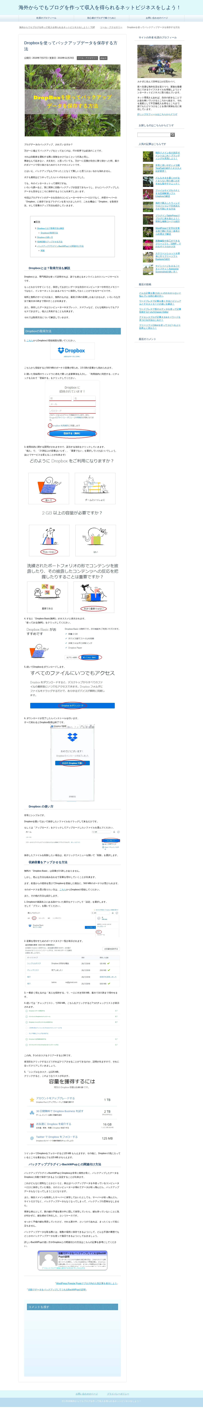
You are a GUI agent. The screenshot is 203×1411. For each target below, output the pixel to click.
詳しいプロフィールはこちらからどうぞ (157, 118)
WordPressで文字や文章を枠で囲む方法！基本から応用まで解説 (167, 235)
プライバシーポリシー (118, 1398)
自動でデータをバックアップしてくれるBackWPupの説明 (57, 1293)
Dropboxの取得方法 (49, 237)
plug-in (103, 62)
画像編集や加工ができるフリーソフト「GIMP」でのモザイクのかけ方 (168, 248)
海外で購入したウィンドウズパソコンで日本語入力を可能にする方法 (167, 210)
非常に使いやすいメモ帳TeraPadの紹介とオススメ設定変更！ (168, 172)
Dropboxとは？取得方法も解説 (50, 232)
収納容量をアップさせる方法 (49, 246)
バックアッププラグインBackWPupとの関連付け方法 (60, 250)
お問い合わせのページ (157, 18)
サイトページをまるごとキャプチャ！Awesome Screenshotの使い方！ (167, 273)
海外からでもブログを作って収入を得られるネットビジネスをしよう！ (100, 7)
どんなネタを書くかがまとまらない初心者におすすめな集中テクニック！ (167, 185)
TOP (59, 27)
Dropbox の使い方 (45, 241)
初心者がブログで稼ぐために (101, 18)
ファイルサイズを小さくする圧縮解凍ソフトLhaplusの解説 (167, 197)
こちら (30, 344)
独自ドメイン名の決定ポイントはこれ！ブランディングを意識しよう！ (167, 159)
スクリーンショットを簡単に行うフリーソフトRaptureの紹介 (167, 260)
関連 (43, 254)
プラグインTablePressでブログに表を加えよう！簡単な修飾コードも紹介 (167, 222)
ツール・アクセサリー (87, 62)
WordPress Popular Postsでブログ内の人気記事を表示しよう (86, 1287)
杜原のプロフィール (46, 18)
